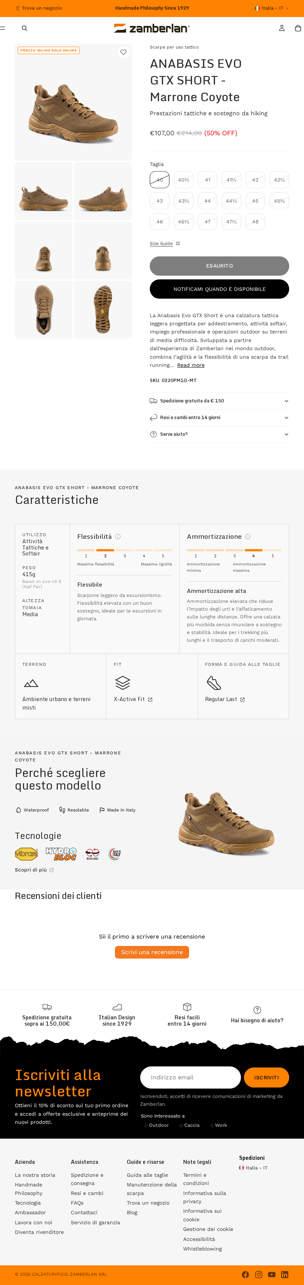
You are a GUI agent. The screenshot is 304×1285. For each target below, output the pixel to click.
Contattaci (84, 1212)
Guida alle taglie (147, 1175)
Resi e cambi (87, 1193)
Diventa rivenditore (39, 1232)
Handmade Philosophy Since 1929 (152, 7)
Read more (191, 365)
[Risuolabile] (92, 854)
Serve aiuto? (174, 434)
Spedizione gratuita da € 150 (192, 400)
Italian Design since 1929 (117, 1020)
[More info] (118, 536)
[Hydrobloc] (61, 854)
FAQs (77, 1203)
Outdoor (159, 1125)
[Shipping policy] (47, 1015)
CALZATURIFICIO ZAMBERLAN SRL (69, 1274)
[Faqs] (257, 1015)
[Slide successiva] (206, 8)
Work (221, 1125)
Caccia (191, 1125)
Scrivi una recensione (152, 952)
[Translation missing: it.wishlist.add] (123, 52)
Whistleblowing (202, 1249)
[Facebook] (245, 1274)
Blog (132, 1212)
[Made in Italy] (115, 854)
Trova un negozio (42, 8)
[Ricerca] (24, 28)
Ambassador (30, 1212)
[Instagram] (258, 1274)
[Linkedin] (284, 1274)
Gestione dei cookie (208, 1229)
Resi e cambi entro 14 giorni (190, 417)
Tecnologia (28, 1203)
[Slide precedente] (92, 8)
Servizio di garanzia (95, 1222)
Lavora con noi (33, 1222)
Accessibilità (199, 1239)
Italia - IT (273, 8)
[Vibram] (26, 854)
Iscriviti (266, 1077)
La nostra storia (35, 1175)
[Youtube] (271, 1274)
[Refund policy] (187, 1015)
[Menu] (5, 28)
